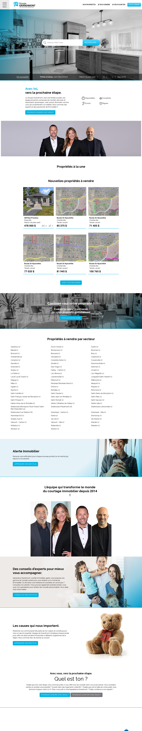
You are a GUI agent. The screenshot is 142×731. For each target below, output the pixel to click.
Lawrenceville (57, 377)
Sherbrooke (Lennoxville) (101, 407)
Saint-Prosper (17, 400)
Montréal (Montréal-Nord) (62, 383)
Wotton (55, 429)
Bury (94, 353)
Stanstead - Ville (98, 412)
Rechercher (90, 43)
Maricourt (55, 380)
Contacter (40, 552)
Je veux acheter (118, 4)
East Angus (56, 367)
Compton (15, 360)
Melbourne (96, 380)
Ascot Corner (57, 347)
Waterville (56, 426)
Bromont (15, 353)
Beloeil (14, 350)
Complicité (106, 98)
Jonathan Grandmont (40, 544)
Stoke (54, 416)
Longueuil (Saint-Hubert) (101, 377)
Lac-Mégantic (97, 373)
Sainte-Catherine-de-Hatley (62, 403)
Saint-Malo (96, 397)
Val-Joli (55, 419)
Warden (95, 422)
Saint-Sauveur (97, 400)
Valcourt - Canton (19, 422)
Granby (15, 370)
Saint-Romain (57, 400)
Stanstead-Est (17, 416)
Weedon (95, 426)
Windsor (15, 429)
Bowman (95, 350)
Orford (54, 387)
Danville (15, 363)
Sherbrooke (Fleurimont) (61, 407)
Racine (14, 390)
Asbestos (15, 347)
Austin (94, 347)
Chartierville (16, 357)
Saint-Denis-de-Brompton (102, 393)
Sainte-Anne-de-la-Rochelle (23, 403)
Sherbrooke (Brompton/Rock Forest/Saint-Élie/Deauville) (27, 408)
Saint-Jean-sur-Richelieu (61, 397)
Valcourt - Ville (57, 422)
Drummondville (98, 363)
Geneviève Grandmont (61, 544)
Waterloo (15, 426)
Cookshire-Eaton (58, 360)
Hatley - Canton (58, 370)
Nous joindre (134, 4)
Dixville (55, 363)
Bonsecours (56, 350)
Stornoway (96, 416)
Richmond (96, 390)
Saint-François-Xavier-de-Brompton (26, 397)
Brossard (55, 353)
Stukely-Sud (16, 419)
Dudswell (15, 367)
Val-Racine (96, 419)
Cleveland (56, 357)
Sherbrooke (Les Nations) (22, 412)
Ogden (14, 387)
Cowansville (96, 360)
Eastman (95, 367)
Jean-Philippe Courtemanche (81, 542)
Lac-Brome (56, 373)
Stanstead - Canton (59, 412)
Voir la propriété (22, 77)
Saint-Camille (17, 393)
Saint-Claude (57, 393)
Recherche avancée (71, 49)
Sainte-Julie (96, 403)
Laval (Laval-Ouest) (19, 377)
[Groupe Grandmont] (24, 5)
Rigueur (105, 103)
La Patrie (15, 373)
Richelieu (55, 390)
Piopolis (95, 387)
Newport (95, 383)
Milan (14, 383)
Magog (14, 380)
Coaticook (96, 357)
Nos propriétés (89, 4)
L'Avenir (95, 370)
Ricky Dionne (101, 544)
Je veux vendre (104, 4)
